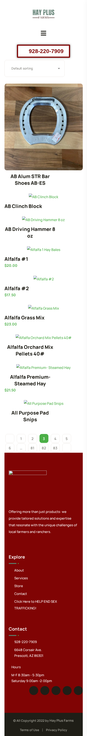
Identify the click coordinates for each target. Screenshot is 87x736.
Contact (20, 593)
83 (55, 448)
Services (21, 578)
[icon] (33, 690)
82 (44, 448)
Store (18, 586)
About (19, 570)
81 (32, 448)
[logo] (43, 12)
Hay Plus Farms (62, 720)
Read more (43, 127)
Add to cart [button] (43, 249)
